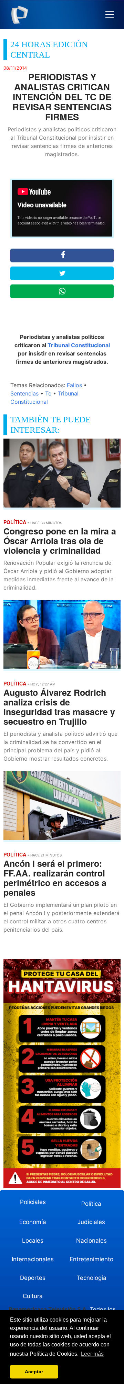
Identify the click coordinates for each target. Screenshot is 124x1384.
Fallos (74, 385)
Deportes (32, 1277)
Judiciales (91, 1221)
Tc (48, 393)
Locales (32, 1240)
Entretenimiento (91, 1259)
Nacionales (91, 1240)
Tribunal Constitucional (79, 345)
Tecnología (91, 1277)
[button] (109, 14)
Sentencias (24, 393)
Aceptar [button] (34, 1371)
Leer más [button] (92, 1354)
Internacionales (33, 1259)
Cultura (33, 1296)
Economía (32, 1221)
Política (91, 1203)
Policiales (33, 1202)
